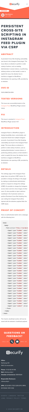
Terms (23, 398)
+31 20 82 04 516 (11, 370)
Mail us (24, 341)
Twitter (20, 396)
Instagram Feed (5, 106)
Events (4, 396)
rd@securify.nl (5, 381)
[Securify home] (14, 353)
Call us (5, 341)
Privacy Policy (13, 398)
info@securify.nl (8, 372)
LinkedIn (12, 396)
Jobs (3, 398)
